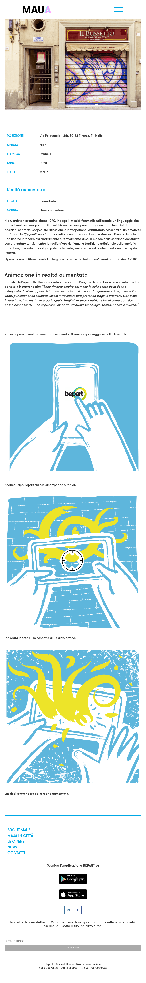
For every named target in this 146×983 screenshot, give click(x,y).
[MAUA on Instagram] (68, 910)
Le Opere (16, 841)
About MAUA (19, 830)
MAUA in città (20, 836)
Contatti (16, 853)
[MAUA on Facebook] (78, 910)
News (12, 847)
